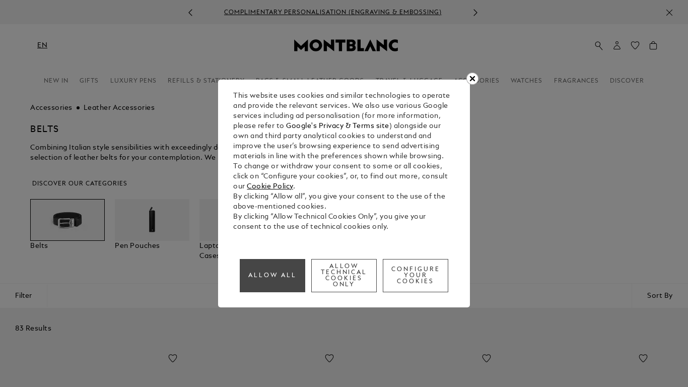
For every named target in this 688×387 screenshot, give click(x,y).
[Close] (472, 79)
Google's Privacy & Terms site (337, 126)
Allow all (272, 276)
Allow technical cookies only (344, 276)
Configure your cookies (415, 276)
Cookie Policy (270, 186)
